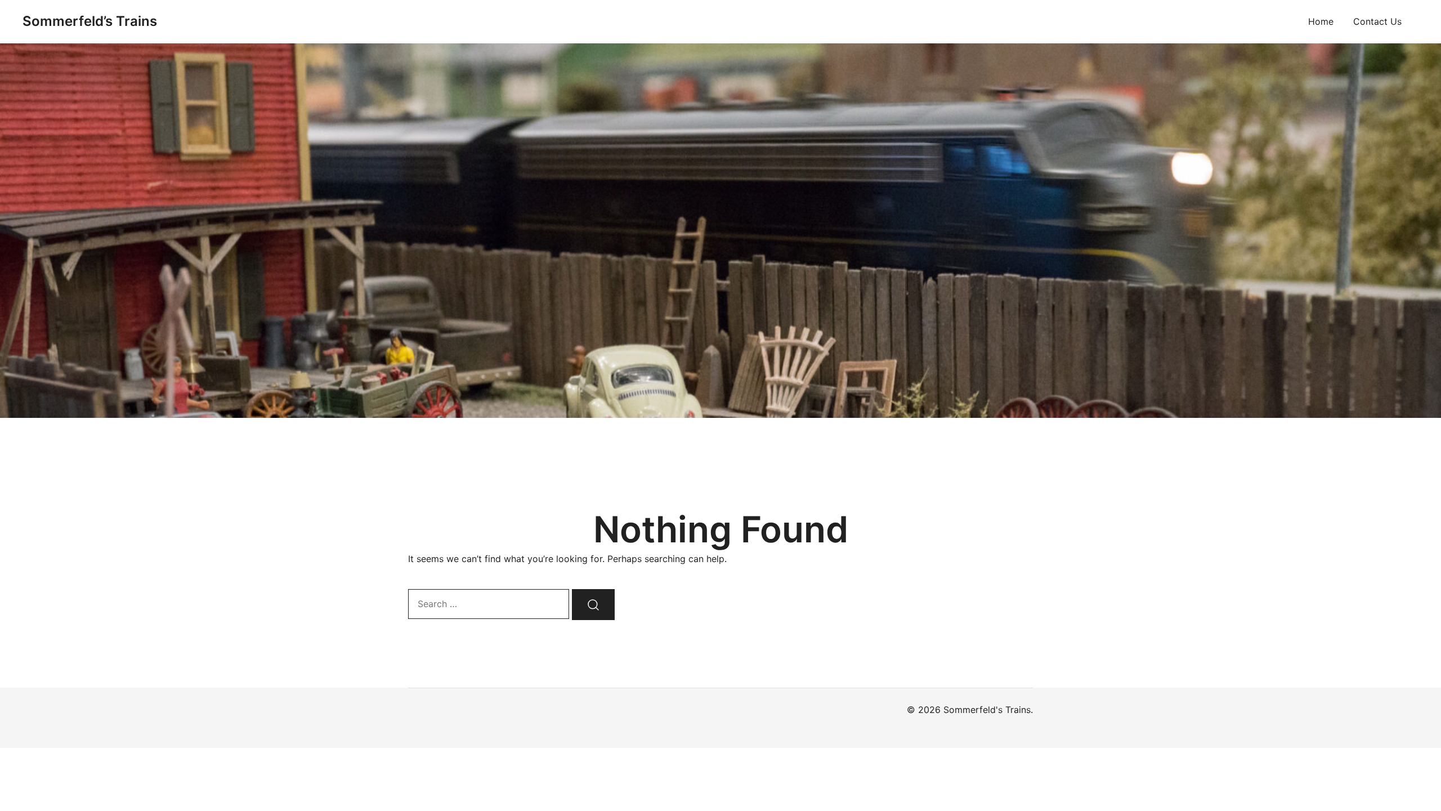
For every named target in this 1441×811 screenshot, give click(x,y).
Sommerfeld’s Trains (90, 21)
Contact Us (1377, 21)
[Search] (593, 604)
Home (1320, 21)
